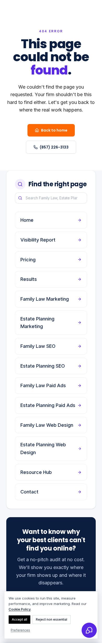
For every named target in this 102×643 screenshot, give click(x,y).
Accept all (19, 619)
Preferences (20, 630)
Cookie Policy (20, 609)
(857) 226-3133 (54, 147)
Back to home (54, 130)
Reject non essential (51, 619)
